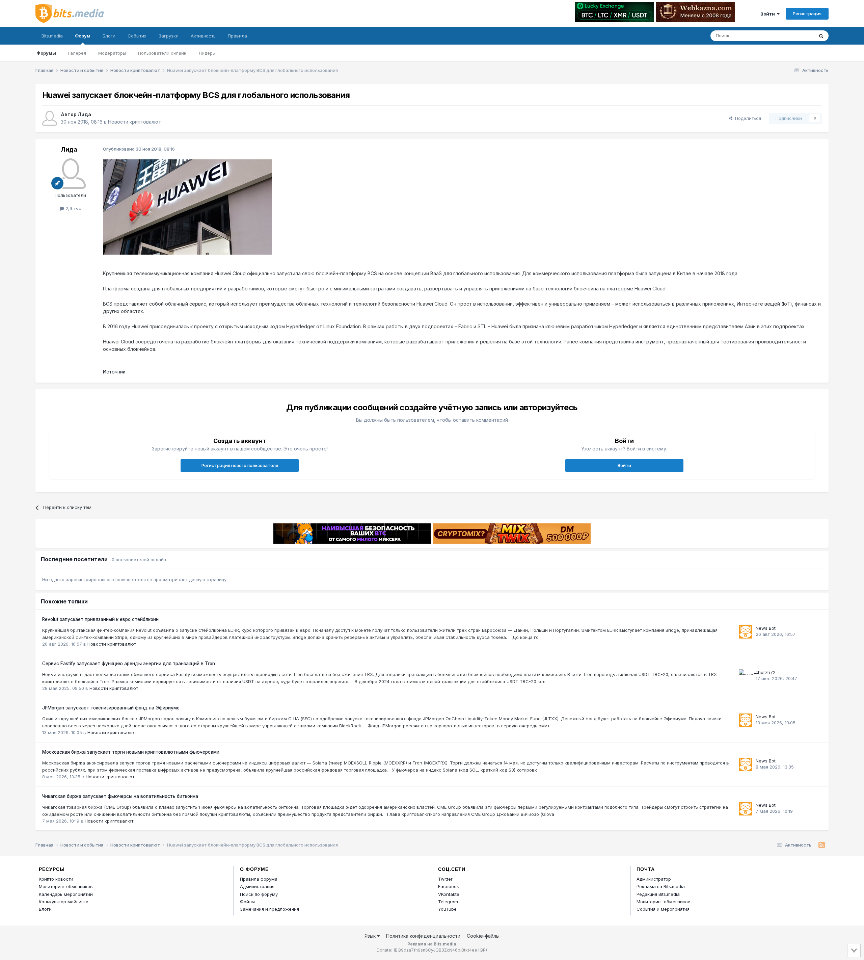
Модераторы (112, 53)
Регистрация (807, 13)
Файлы (247, 901)
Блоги (109, 35)
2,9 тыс (72, 208)
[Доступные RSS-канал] (822, 845)
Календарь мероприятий (66, 894)
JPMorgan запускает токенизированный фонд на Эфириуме (111, 707)
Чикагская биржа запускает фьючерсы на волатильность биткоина (120, 796)
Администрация (257, 886)
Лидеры (207, 53)
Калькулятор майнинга (63, 901)
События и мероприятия (663, 909)
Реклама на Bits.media (661, 886)
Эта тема (796, 35)
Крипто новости (56, 879)
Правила (237, 35)
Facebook (448, 886)
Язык (370, 936)
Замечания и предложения (269, 909)
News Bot (766, 628)
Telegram (448, 901)
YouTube (447, 909)
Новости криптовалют (134, 122)
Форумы (46, 53)
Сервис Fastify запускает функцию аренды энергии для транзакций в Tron (128, 663)
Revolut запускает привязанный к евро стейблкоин (100, 619)
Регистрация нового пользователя (239, 465)
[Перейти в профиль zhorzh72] (745, 676)
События (137, 35)
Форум (82, 35)
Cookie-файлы (483, 936)
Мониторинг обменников (66, 886)
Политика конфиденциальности (423, 936)
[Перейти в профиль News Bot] (745, 632)
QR (483, 950)
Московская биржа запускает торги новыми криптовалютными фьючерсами (130, 752)
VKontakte (448, 894)
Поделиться (746, 118)
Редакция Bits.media (658, 894)
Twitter (445, 879)
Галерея (77, 53)
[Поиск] (821, 35)
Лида (84, 114)
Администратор (654, 879)
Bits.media (52, 35)
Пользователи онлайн (162, 53)
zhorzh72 (766, 672)
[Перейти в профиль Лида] (49, 118)
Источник (114, 371)
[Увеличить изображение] (187, 206)
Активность (203, 35)
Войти (768, 14)
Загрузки (169, 35)
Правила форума (258, 879)
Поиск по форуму (259, 894)
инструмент (650, 341)
